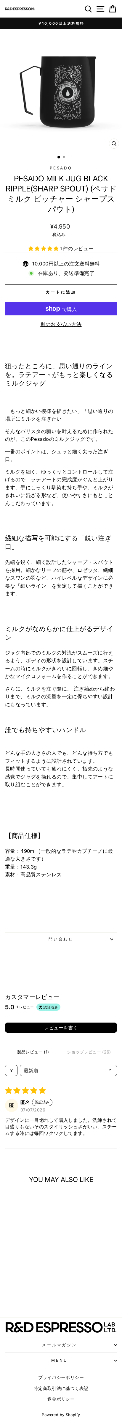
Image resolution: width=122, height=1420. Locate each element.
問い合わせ (61, 939)
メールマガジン (59, 1344)
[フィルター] (11, 1070)
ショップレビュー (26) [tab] (89, 1051)
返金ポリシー (61, 1399)
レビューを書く (61, 1028)
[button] (44, 248)
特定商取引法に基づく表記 (61, 1388)
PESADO (61, 168)
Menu (59, 1360)
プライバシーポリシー (61, 1377)
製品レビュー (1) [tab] (33, 1051)
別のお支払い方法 (60, 324)
